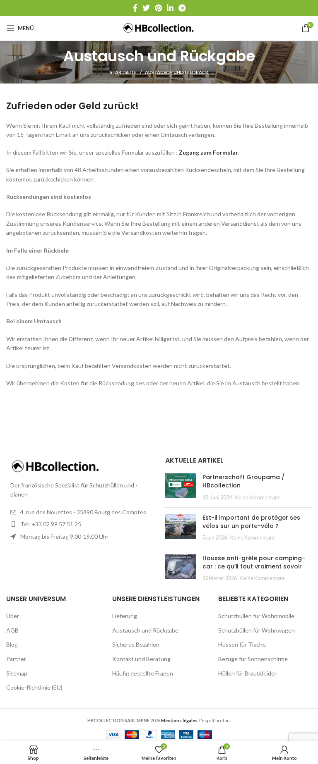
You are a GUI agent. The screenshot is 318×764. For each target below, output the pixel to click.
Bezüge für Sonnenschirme (253, 658)
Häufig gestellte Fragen (142, 673)
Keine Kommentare (257, 497)
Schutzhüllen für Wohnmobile (256, 615)
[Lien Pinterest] (158, 8)
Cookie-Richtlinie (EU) (34, 687)
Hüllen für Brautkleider (247, 673)
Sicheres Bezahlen (135, 644)
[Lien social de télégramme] (182, 8)
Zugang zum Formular (208, 152)
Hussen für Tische (242, 644)
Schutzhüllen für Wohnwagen (256, 630)
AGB (12, 630)
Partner (16, 658)
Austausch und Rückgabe (145, 630)
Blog (12, 644)
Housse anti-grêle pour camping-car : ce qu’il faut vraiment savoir (253, 562)
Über (12, 615)
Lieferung (124, 615)
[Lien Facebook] (135, 8)
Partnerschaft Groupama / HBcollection (243, 481)
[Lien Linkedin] (170, 8)
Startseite (123, 72)
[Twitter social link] (146, 8)
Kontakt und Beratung (141, 658)
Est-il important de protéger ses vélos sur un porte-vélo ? (251, 521)
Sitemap (16, 673)
